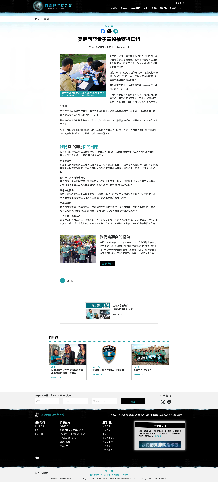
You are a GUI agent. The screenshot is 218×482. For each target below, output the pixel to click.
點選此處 (158, 436)
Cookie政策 (105, 475)
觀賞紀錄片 (72, 430)
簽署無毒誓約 (108, 438)
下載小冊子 (65, 446)
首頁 (37, 19)
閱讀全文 (116, 314)
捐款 (37, 430)
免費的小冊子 (135, 8)
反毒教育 (65, 422)
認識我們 (114, 8)
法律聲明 (124, 475)
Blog (182, 8)
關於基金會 (40, 426)
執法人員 (106, 430)
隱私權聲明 (94, 475)
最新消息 (173, 8)
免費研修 (153, 8)
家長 (104, 434)
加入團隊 (106, 446)
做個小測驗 (65, 442)
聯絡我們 (39, 434)
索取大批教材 (108, 450)
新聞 (46, 19)
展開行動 (163, 8)
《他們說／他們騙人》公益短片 (74, 434)
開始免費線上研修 (68, 438)
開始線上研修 (108, 442)
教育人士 (106, 426)
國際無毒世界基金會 (53, 414)
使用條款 (115, 475)
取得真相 (124, 8)
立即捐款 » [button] (107, 263)
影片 (145, 8)
